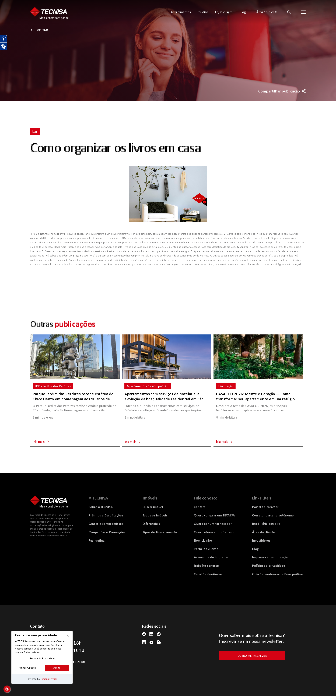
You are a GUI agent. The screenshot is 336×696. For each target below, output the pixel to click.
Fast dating (96, 540)
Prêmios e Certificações (106, 515)
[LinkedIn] (151, 633)
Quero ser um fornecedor (213, 524)
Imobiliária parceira (266, 524)
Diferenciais (151, 524)
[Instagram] (144, 642)
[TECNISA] (63, 12)
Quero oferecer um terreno (214, 532)
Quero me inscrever (252, 655)
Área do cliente (263, 532)
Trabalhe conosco (206, 565)
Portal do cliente (206, 549)
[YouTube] (151, 642)
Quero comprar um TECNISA (214, 515)
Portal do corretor (265, 507)
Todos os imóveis (155, 515)
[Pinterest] (159, 634)
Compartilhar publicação (279, 91)
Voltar (42, 30)
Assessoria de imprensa (211, 557)
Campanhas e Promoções (107, 532)
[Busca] (289, 11)
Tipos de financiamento (160, 532)
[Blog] (159, 642)
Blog (255, 549)
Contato (200, 507)
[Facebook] (144, 634)
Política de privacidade (268, 565)
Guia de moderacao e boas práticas (277, 574)
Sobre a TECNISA (101, 507)
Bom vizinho (203, 540)
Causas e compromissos (106, 524)
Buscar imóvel (153, 507)
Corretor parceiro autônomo (273, 515)
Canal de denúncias (208, 574)
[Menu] (303, 11)
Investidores (261, 540)
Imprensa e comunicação (270, 557)
